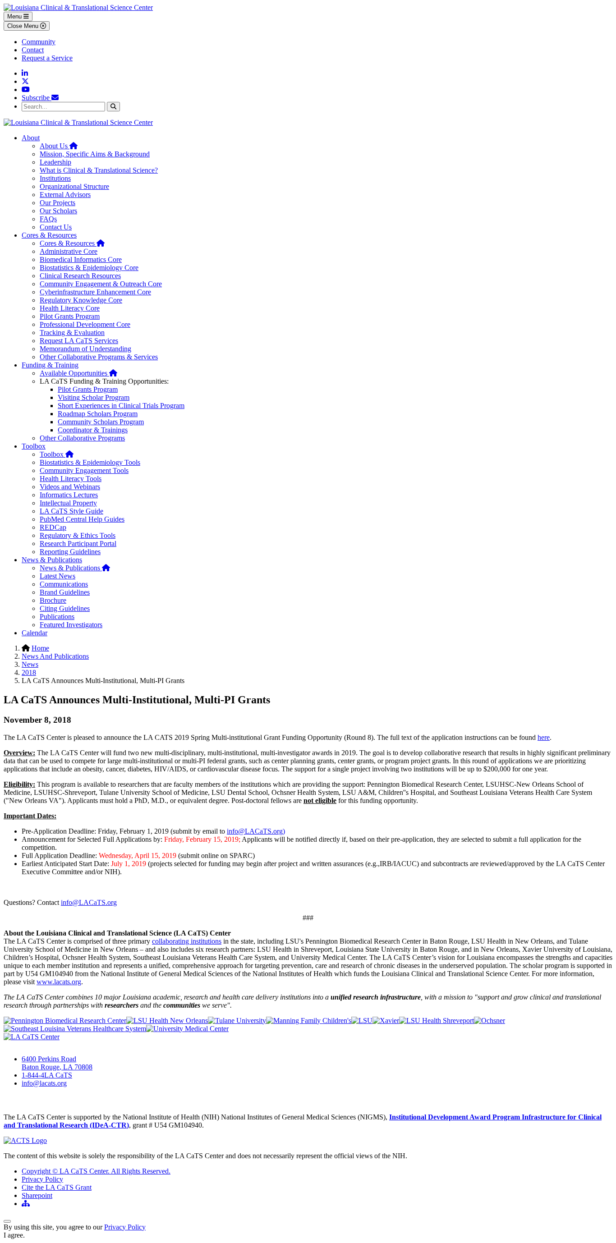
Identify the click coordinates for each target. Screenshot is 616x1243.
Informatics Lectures (69, 495)
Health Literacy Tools (70, 478)
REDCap (53, 527)
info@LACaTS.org (89, 902)
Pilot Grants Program (70, 316)
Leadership (55, 162)
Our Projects (57, 202)
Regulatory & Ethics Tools (77, 535)
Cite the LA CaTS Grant (57, 1187)
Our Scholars (58, 211)
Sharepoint (37, 1195)
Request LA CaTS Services (79, 340)
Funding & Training (50, 365)
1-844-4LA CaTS (47, 1075)
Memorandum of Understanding (85, 349)
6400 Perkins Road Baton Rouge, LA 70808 (57, 1063)
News (30, 664)
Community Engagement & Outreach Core (101, 284)
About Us (59, 146)
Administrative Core (68, 251)
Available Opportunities (78, 373)
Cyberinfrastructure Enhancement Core (95, 292)
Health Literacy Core (70, 308)
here (544, 737)
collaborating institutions (186, 941)
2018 (29, 672)
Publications (57, 616)
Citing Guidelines (65, 608)
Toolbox (34, 446)
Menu (15, 16)
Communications (64, 584)
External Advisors (65, 194)
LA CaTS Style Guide (71, 511)
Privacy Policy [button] (125, 1227)
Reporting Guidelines (70, 551)
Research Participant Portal (78, 543)
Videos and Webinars (70, 487)
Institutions (55, 178)
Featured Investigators (71, 624)
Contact (33, 50)
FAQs (48, 219)
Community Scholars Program (101, 422)
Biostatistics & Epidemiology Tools (90, 462)
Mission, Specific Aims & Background (95, 154)
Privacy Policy (42, 1179)
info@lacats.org (44, 1083)
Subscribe (36, 97)
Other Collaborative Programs (82, 438)
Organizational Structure (74, 186)
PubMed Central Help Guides (82, 519)
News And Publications (55, 656)
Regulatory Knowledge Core (81, 300)
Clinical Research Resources (80, 276)
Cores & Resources (49, 235)
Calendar (34, 633)
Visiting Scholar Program (93, 397)
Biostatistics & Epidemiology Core (89, 267)
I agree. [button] (14, 1235)
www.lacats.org (59, 982)
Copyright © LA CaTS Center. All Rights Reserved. (96, 1171)
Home (40, 648)
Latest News (57, 576)
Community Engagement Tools (84, 470)
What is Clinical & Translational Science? (99, 170)
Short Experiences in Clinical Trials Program (121, 405)
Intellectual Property (68, 503)
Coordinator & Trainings (93, 430)
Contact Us (56, 227)
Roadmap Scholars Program (98, 413)
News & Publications (52, 560)
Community (38, 42)
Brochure (53, 600)
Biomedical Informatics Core (81, 259)
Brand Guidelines (65, 592)
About (31, 138)
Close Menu (23, 26)
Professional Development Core (85, 324)
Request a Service (47, 58)
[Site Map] (26, 1203)
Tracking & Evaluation (72, 332)
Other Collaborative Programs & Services (99, 357)
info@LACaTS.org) (256, 831)
